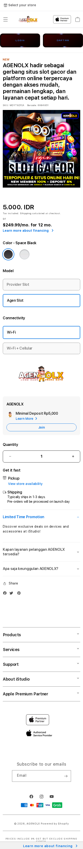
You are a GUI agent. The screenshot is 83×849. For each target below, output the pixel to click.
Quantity (10, 444)
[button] (5, 19)
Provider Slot (18, 284)
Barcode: (32, 105)
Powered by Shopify (55, 823)
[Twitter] (12, 594)
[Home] (28, 19)
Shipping (26, 213)
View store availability (25, 484)
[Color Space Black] (8, 254)
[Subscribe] (66, 776)
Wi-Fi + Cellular (20, 348)
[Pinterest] (20, 594)
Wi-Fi (11, 332)
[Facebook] (6, 594)
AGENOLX (33, 823)
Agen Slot (15, 300)
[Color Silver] (24, 254)
